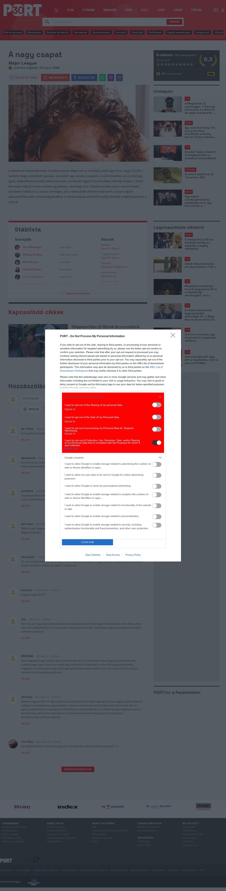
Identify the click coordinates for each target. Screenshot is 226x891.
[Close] (174, 336)
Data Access (113, 554)
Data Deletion (93, 554)
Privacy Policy (133, 554)
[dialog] (113, 445)
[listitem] (113, 397)
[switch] (156, 404)
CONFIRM (87, 542)
